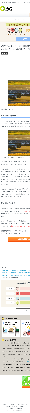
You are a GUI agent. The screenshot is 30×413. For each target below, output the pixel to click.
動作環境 (26, 362)
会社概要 (22, 406)
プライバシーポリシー (21, 404)
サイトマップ (15, 406)
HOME (15, 15)
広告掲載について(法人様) (15, 408)
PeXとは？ (5, 404)
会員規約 (12, 404)
